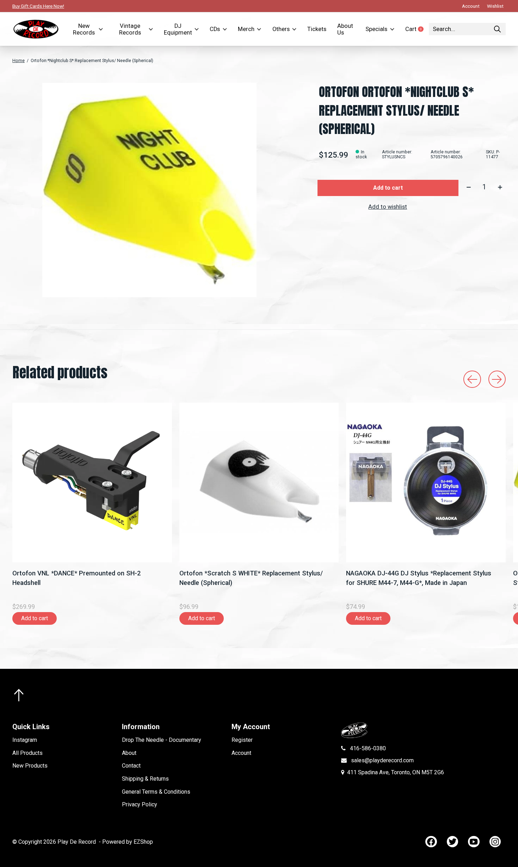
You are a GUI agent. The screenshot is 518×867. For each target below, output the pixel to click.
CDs (215, 29)
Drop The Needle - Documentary (161, 740)
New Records (84, 29)
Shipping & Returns (145, 778)
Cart (417, 29)
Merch (246, 29)
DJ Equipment (178, 29)
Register (242, 740)
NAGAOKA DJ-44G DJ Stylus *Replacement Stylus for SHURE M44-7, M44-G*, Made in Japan (418, 577)
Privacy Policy (139, 804)
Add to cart (388, 187)
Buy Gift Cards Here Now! (38, 6)
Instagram (24, 740)
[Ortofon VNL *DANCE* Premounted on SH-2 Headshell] (92, 482)
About (129, 753)
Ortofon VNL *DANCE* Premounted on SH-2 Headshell (76, 577)
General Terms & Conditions (156, 791)
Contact (131, 765)
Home (18, 60)
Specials (376, 29)
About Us (345, 29)
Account (241, 753)
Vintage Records (130, 29)
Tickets (316, 29)
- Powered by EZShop (126, 841)
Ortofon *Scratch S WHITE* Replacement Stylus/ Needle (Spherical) (251, 577)
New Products (30, 765)
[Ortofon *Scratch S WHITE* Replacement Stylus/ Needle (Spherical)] (259, 482)
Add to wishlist (387, 206)
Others (281, 29)
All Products (27, 753)
